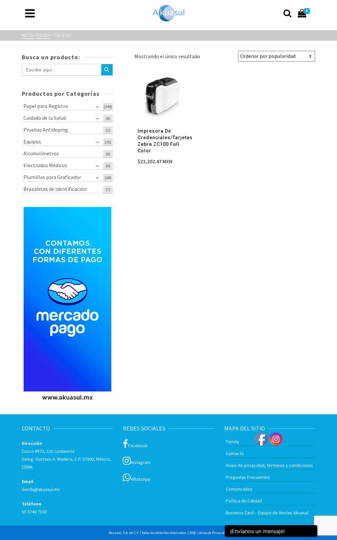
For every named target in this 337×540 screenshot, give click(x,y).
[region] (67, 305)
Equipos (32, 141)
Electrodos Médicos (45, 165)
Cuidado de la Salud (44, 118)
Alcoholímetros (41, 153)
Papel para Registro (45, 106)
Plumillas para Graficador (52, 177)
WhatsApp (141, 479)
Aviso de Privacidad (213, 532)
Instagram (140, 462)
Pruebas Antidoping (45, 129)
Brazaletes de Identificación (55, 189)
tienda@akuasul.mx (41, 489)
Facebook (138, 446)
